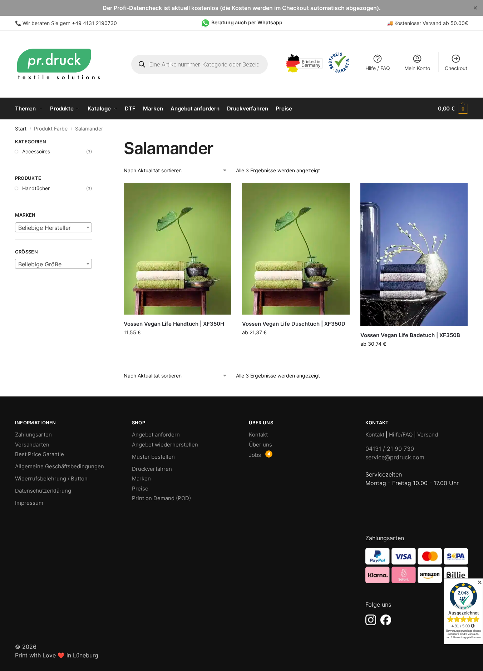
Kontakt (258, 434)
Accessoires (36, 151)
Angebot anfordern (156, 434)
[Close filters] (94, 143)
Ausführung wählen (177, 347)
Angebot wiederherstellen (165, 444)
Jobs (255, 455)
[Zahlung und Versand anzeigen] (416, 565)
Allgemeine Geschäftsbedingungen (59, 466)
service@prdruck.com (394, 457)
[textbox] (53, 228)
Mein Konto (417, 68)
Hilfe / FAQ (377, 68)
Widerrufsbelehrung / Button (51, 478)
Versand (427, 434)
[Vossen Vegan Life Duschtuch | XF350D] (296, 249)
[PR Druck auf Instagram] (370, 620)
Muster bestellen (153, 456)
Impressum (29, 502)
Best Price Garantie (39, 454)
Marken (141, 478)
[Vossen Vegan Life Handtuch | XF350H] (177, 249)
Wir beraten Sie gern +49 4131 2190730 (70, 23)
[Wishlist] (220, 193)
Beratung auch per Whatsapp (246, 22)
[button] (453, 108)
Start (20, 129)
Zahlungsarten (33, 434)
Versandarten (32, 444)
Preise (140, 488)
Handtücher (36, 188)
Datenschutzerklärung (43, 490)
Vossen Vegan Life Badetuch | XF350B (410, 335)
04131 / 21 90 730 (389, 448)
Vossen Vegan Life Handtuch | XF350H (174, 323)
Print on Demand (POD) (161, 498)
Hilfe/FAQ (401, 434)
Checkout (456, 68)
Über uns (260, 444)
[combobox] (53, 227)
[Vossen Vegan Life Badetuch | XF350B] (414, 254)
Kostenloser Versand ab (422, 23)
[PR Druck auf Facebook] (385, 620)
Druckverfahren (152, 468)
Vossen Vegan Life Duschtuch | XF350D (293, 323)
